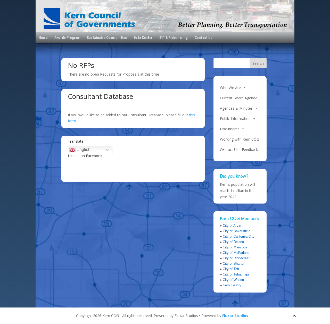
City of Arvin (232, 226)
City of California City (238, 236)
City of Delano (233, 242)
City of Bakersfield (236, 231)
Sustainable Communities (107, 38)
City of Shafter (233, 263)
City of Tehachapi (236, 274)
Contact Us (203, 38)
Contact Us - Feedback (239, 149)
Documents (230, 128)
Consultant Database (100, 96)
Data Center (143, 38)
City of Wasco (233, 280)
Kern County (232, 285)
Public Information (235, 118)
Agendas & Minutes (236, 108)
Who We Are (230, 87)
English (83, 149)
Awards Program (67, 38)
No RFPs (81, 65)
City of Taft (231, 269)
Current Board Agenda (238, 97)
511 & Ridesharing (173, 38)
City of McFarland (236, 253)
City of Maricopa (235, 247)
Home (43, 38)
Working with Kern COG (239, 139)
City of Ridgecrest (236, 258)
